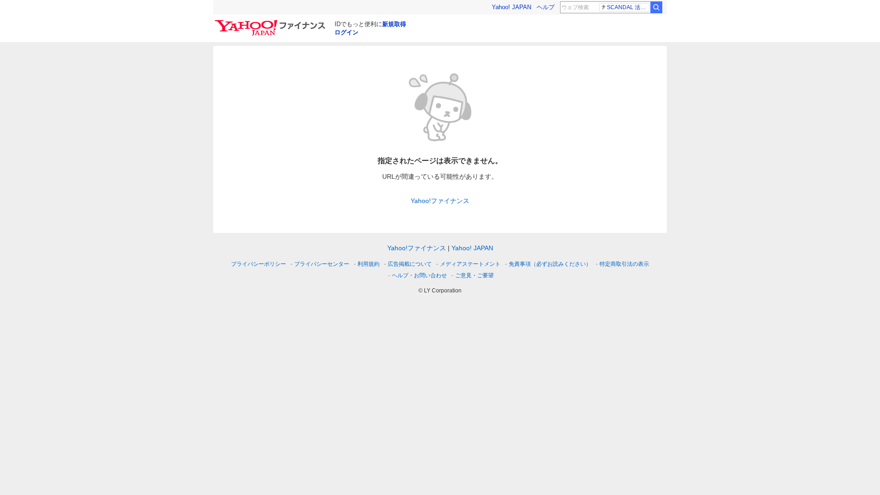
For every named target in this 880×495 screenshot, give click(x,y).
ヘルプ (546, 7)
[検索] (656, 7)
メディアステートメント (470, 264)
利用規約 (369, 264)
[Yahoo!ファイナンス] (271, 22)
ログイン (346, 32)
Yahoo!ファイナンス (440, 200)
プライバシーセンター (321, 264)
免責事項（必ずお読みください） (550, 264)
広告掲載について (410, 264)
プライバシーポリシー (258, 264)
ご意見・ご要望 (474, 275)
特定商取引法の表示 (624, 264)
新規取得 (394, 24)
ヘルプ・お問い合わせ (419, 275)
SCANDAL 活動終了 (628, 7)
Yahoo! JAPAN (511, 7)
